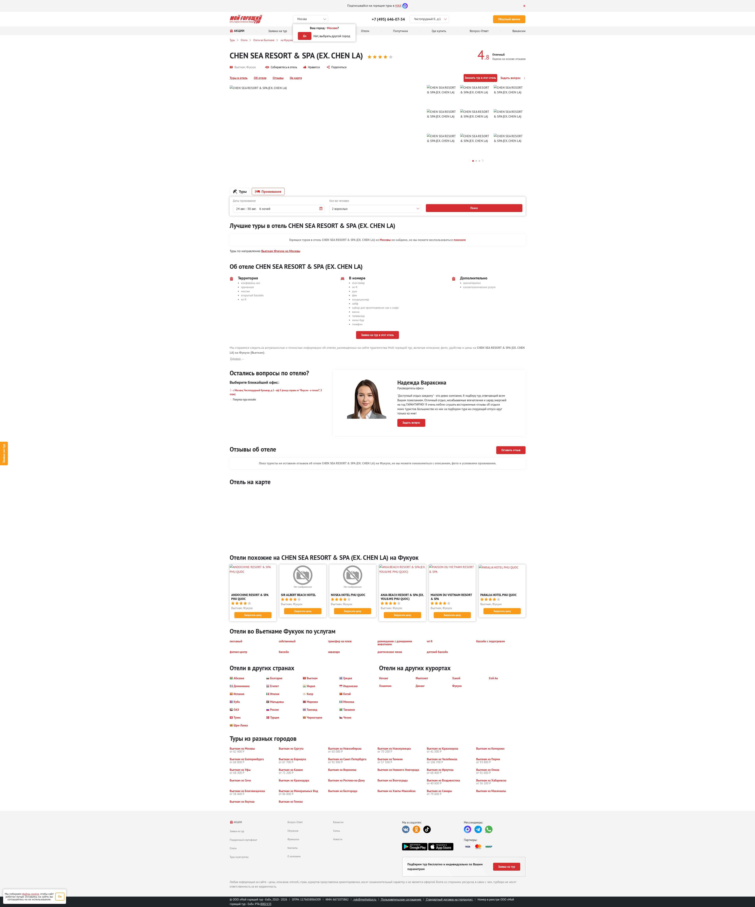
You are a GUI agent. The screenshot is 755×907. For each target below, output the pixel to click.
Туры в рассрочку (239, 856)
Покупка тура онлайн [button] (244, 399)
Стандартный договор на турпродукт (449, 899)
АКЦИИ (237, 822)
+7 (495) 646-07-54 (388, 19)
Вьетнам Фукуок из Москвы (280, 251)
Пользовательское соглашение (401, 899)
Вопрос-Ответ (295, 822)
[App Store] (440, 846)
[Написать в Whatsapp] (489, 829)
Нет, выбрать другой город (331, 36)
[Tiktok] (427, 829)
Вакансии (338, 822)
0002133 (265, 904)
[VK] (406, 829)
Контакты (292, 847)
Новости (337, 839)
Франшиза (293, 839)
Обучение (292, 830)
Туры (232, 40)
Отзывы (278, 78)
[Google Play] (414, 846)
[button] (281, 67)
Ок (60, 896)
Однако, (235, 359)
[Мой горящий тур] (246, 19)
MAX (398, 5)
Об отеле (260, 78)
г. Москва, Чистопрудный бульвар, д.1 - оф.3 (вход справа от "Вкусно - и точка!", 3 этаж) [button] (276, 392)
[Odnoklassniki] (416, 829)
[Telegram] (478, 829)
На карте (296, 78)
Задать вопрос (510, 78)
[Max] (405, 5)
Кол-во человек (339, 201)
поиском (460, 240)
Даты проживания (244, 201)
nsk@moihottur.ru (365, 899)
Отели (244, 40)
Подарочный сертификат (243, 839)
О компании (294, 856)
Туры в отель (239, 78)
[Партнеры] (495, 846)
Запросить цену (252, 615)
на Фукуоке (286, 40)
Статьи (336, 830)
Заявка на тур (4, 453)
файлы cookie (30, 894)
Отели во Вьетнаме (263, 40)
